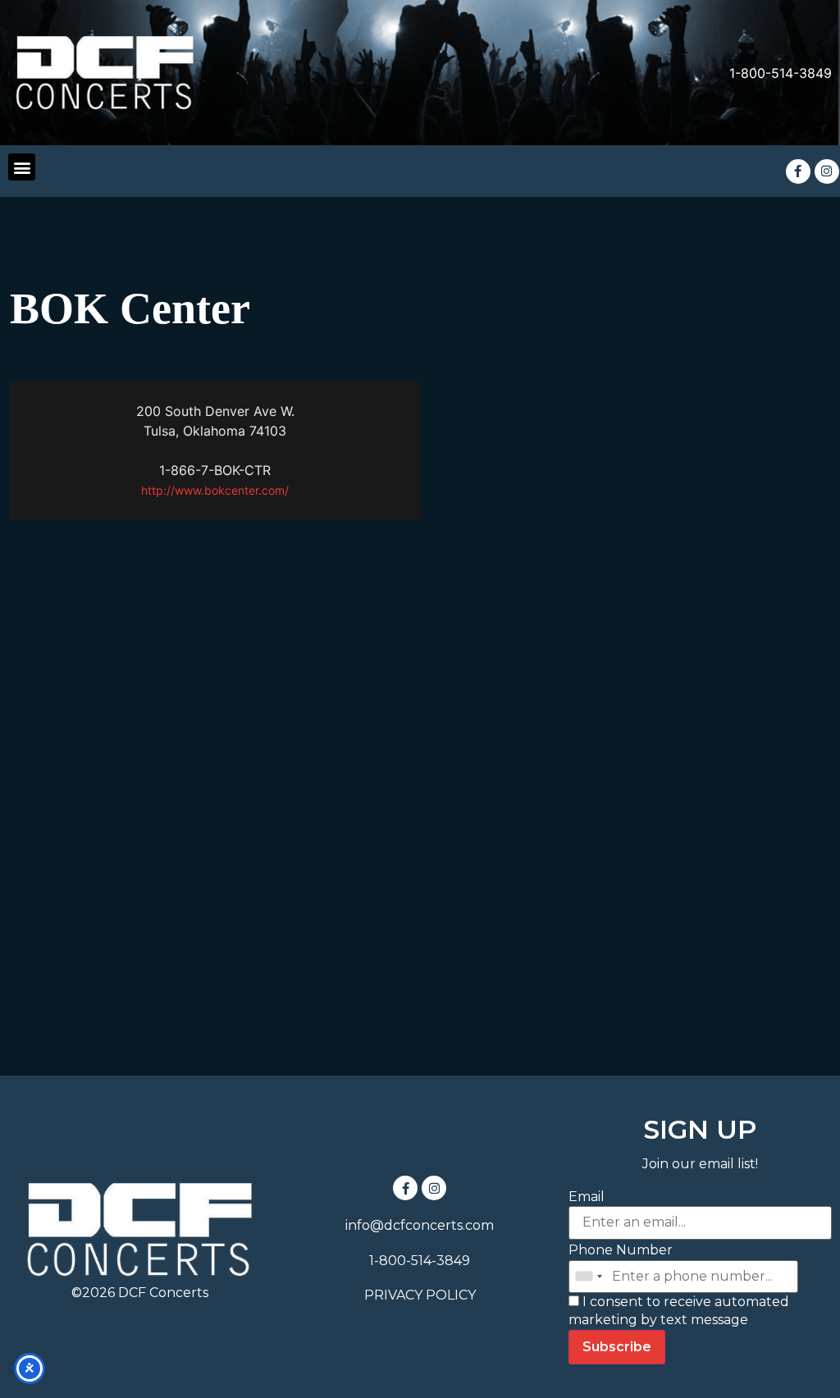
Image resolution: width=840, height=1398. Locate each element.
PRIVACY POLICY (420, 1295)
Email (586, 1196)
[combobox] (588, 1276)
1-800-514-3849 (780, 73)
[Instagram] (827, 171)
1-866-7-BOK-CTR (215, 470)
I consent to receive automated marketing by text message (678, 1310)
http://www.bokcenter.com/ (215, 490)
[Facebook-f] (798, 171)
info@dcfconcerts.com (419, 1225)
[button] (21, 166)
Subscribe (616, 1347)
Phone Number (620, 1250)
